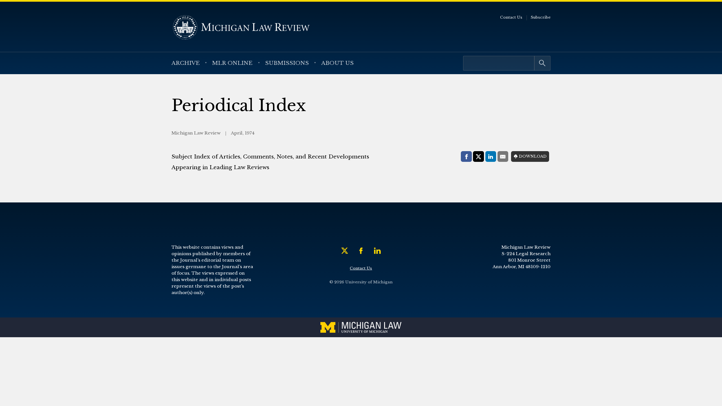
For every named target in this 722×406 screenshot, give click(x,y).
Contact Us (511, 17)
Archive (185, 62)
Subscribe (541, 17)
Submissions (287, 62)
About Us (337, 62)
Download (533, 156)
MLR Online (232, 62)
